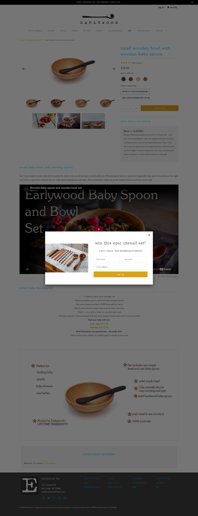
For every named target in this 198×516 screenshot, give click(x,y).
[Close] (149, 235)
